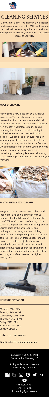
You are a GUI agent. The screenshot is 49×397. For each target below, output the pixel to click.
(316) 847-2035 (18, 335)
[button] (43, 5)
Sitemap (34, 364)
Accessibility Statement (24, 367)
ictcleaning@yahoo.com (24, 342)
